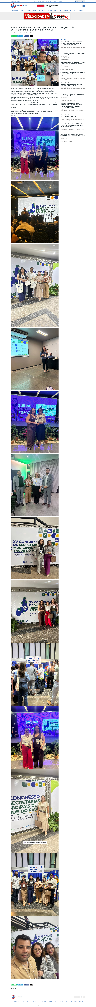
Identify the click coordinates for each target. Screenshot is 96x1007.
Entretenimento (41, 10)
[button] (14, 36)
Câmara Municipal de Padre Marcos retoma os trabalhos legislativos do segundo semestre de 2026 (72, 74)
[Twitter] (78, 1)
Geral (55, 10)
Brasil (22, 10)
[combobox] (75, 6)
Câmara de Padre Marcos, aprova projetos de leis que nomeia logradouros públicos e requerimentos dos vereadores (72, 43)
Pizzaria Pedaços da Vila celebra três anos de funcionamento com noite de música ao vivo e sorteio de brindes (72, 53)
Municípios (14, 10)
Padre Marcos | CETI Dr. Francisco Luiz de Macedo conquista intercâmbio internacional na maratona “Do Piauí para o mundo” (72, 94)
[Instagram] (82, 1)
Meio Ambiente (73, 10)
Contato (80, 10)
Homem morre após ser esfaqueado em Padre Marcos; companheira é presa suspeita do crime (72, 64)
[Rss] (84, 1)
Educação (28, 10)
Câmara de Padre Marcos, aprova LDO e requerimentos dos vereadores (70, 115)
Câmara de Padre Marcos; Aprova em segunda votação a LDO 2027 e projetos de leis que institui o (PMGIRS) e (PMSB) (72, 84)
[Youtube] (80, 1)
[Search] (84, 6)
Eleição (34, 10)
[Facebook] (76, 1)
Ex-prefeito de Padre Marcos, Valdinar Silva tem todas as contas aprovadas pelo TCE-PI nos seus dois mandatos (71, 125)
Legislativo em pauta (63, 10)
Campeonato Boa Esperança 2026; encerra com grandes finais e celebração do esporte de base (72, 135)
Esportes (50, 10)
